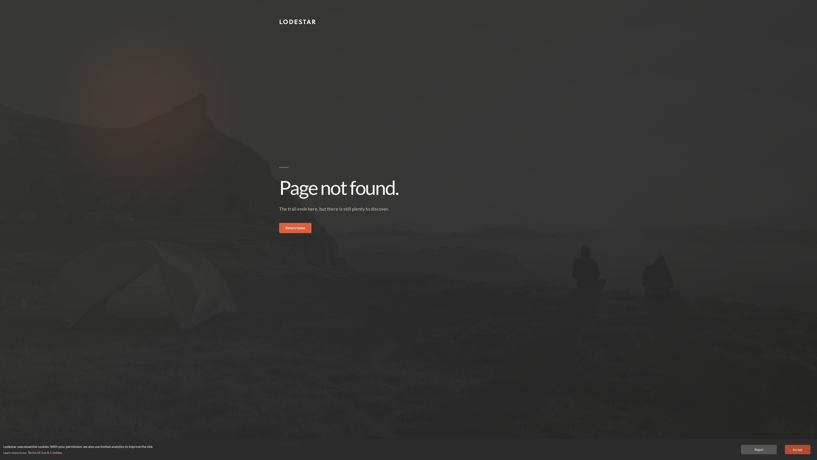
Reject (759, 449)
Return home (295, 228)
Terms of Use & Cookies (45, 452)
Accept (798, 449)
